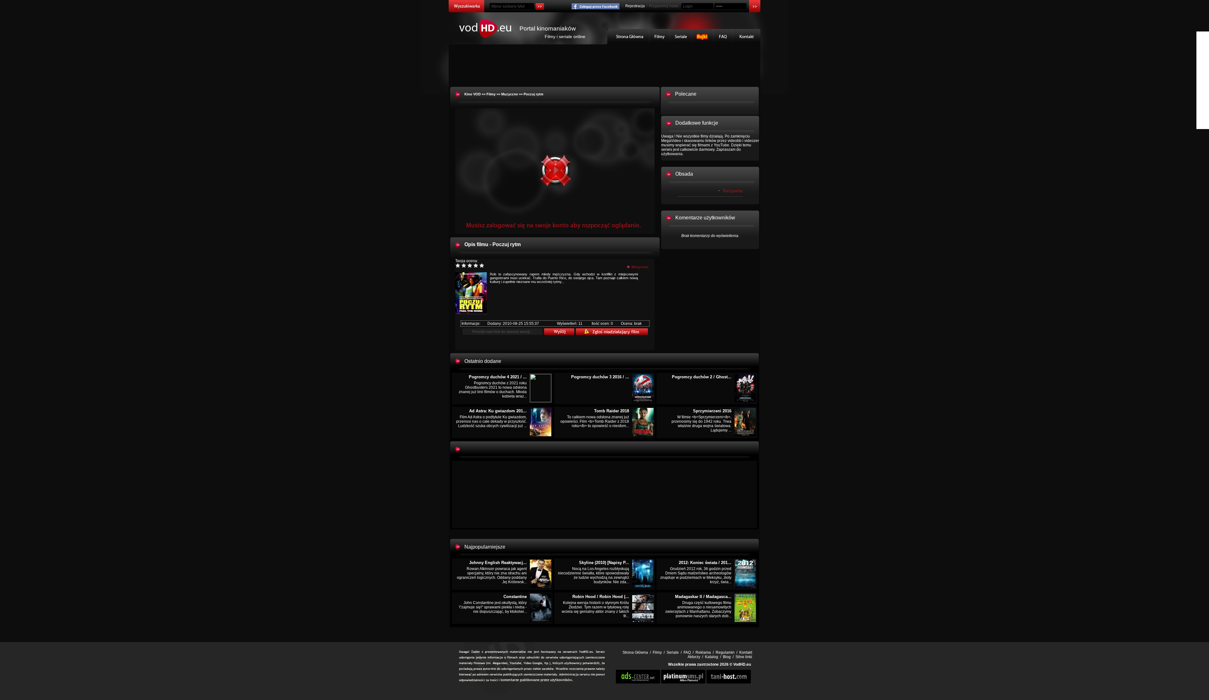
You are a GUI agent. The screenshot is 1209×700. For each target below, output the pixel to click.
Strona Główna (628, 36)
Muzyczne (509, 94)
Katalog (711, 657)
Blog (727, 657)
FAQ (723, 36)
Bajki (702, 36)
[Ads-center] (638, 682)
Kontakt (746, 36)
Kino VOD (472, 94)
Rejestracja (635, 6)
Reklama (703, 652)
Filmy (659, 36)
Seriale (681, 36)
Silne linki (743, 657)
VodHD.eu (742, 664)
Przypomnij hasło (663, 6)
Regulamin (725, 652)
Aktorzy (694, 657)
